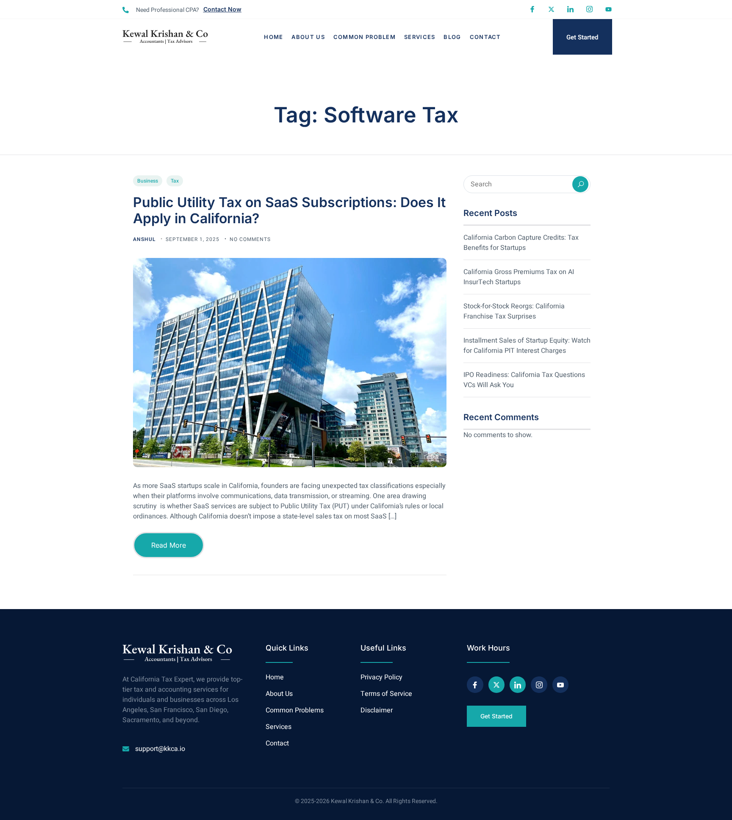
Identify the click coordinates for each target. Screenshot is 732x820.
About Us (307, 36)
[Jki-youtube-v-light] (560, 684)
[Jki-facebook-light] (532, 9)
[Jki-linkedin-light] (570, 9)
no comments (250, 239)
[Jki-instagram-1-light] (589, 9)
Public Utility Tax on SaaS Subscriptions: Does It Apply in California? (289, 210)
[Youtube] (608, 9)
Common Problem (364, 36)
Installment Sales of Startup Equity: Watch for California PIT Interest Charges (527, 345)
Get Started (582, 37)
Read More (168, 545)
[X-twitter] (551, 9)
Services (419, 36)
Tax (175, 181)
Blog (452, 36)
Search (580, 184)
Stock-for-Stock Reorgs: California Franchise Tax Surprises (514, 311)
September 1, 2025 (193, 239)
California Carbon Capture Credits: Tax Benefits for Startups (521, 243)
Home (273, 36)
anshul (145, 239)
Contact (485, 36)
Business (147, 181)
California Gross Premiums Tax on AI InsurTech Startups (518, 277)
